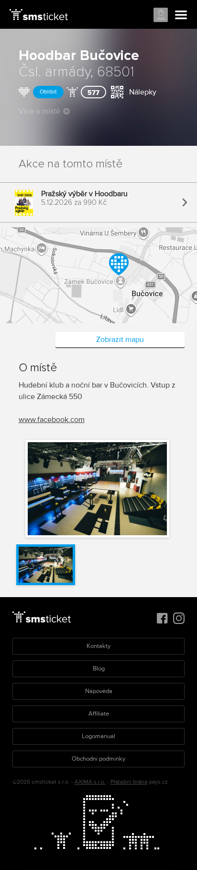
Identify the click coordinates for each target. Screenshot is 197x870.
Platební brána (128, 782)
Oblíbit (48, 91)
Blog (99, 668)
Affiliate (98, 713)
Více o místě (39, 111)
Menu (181, 15)
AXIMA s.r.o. (90, 782)
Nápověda (98, 691)
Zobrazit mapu (120, 339)
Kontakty (98, 646)
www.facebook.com (52, 419)
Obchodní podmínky (98, 759)
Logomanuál (98, 736)
